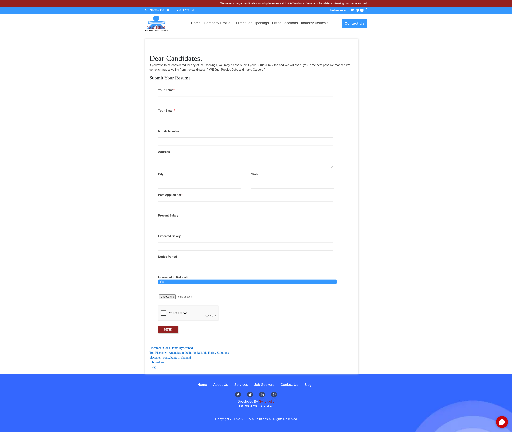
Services (241, 385)
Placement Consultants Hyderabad (171, 348)
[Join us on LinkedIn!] (262, 396)
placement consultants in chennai (170, 357)
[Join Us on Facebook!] (238, 396)
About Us (220, 385)
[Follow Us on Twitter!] (250, 396)
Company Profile (217, 23)
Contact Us (354, 23)
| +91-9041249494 (182, 10)
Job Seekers (156, 362)
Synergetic (266, 401)
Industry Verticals (314, 23)
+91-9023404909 (159, 10)
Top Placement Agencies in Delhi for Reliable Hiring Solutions (189, 352)
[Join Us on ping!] (274, 396)
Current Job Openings (251, 23)
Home (196, 23)
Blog (152, 367)
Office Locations (285, 23)
